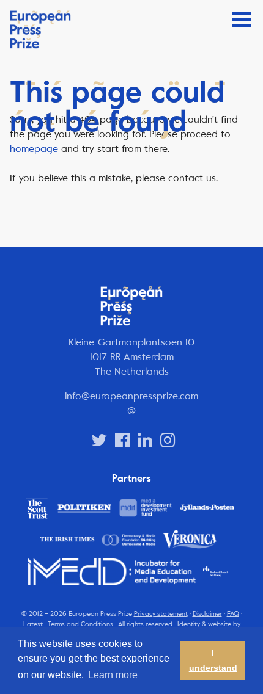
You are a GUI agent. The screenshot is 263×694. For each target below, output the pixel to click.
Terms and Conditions (80, 624)
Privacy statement (161, 614)
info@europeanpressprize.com (131, 396)
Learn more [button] (113, 675)
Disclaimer (207, 614)
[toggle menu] (241, 19)
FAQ (233, 614)
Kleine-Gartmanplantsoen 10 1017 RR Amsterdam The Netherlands (131, 356)
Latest (33, 624)
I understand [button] (213, 660)
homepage (34, 148)
